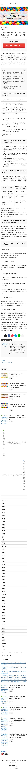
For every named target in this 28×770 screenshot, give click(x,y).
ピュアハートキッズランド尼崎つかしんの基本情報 (13, 72)
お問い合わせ (19, 760)
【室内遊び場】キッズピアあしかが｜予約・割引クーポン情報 (13, 668)
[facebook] (9, 335)
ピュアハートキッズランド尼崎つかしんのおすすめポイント (14, 74)
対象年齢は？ (6, 82)
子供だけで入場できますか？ (9, 85)
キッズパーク (4, 362)
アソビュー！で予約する (13, 45)
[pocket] (12, 335)
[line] (19, 335)
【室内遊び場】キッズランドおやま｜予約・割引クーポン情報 (13, 663)
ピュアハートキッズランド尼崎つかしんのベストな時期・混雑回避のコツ (13, 78)
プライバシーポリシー (14, 762)
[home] (9, 355)
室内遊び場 (10, 362)
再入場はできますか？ (8, 83)
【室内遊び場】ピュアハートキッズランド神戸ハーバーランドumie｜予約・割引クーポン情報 (17, 385)
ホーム (3, 760)
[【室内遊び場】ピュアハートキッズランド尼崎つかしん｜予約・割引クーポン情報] (15, 335)
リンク (25, 760)
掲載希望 (13, 760)
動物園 (10, 653)
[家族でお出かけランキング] (4, 754)
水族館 (21, 653)
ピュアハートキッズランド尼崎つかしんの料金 (12, 76)
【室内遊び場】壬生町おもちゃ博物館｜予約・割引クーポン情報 (13, 672)
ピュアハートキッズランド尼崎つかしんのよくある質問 (14, 81)
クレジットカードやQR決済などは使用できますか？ (13, 86)
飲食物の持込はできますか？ (9, 88)
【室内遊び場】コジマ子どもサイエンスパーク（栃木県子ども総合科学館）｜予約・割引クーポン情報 (13, 676)
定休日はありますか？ (8, 87)
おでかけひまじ (14, 3)
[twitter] (5, 335)
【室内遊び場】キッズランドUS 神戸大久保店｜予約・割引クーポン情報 (17, 406)
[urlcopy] (22, 335)
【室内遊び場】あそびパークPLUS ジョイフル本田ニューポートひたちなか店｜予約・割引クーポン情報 (14, 680)
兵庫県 (3, 360)
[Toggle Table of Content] (24, 70)
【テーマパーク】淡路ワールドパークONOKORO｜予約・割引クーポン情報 (17, 417)
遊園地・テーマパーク (6, 655)
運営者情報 (8, 760)
